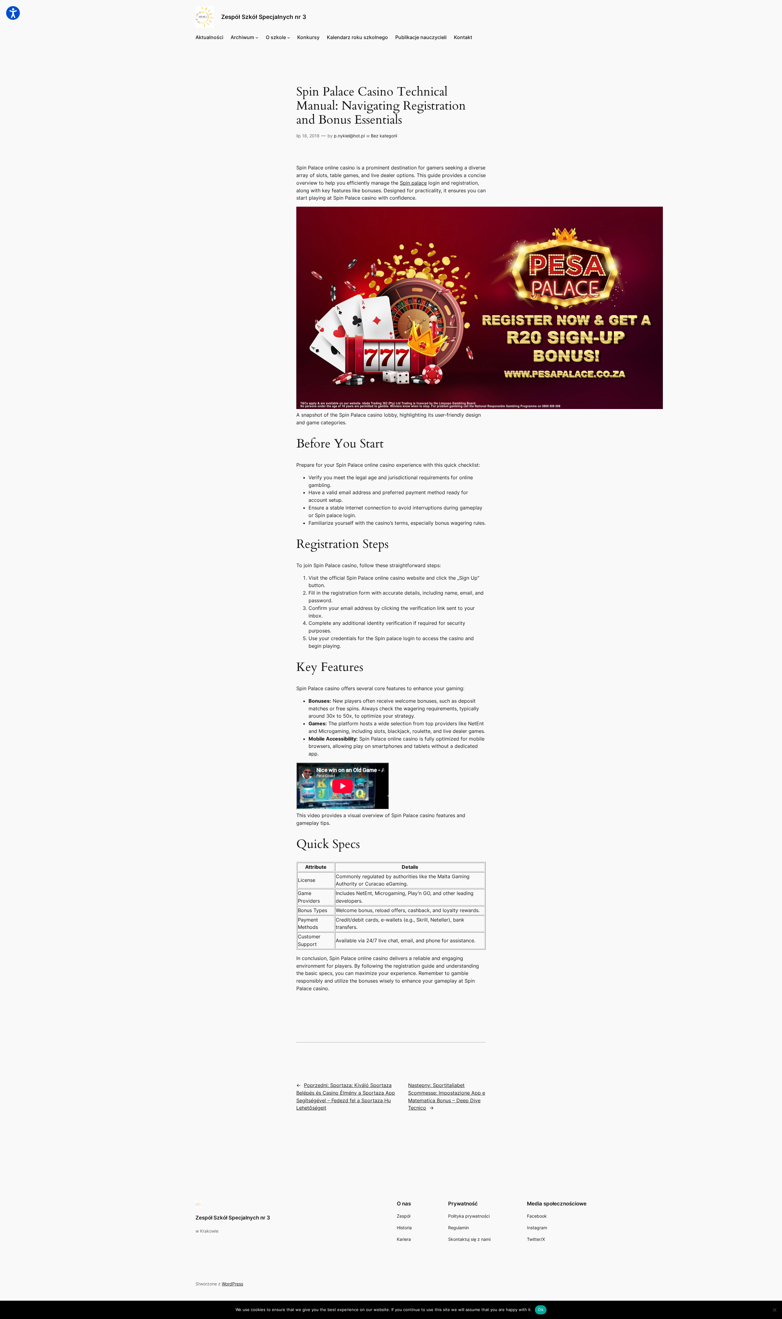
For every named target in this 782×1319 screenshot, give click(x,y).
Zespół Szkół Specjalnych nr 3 (263, 16)
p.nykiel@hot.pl (349, 135)
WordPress (232, 1283)
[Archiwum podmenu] (256, 37)
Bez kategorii (384, 135)
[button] (13, 13)
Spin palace (413, 183)
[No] (774, 1310)
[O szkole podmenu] (288, 37)
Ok (540, 1309)
